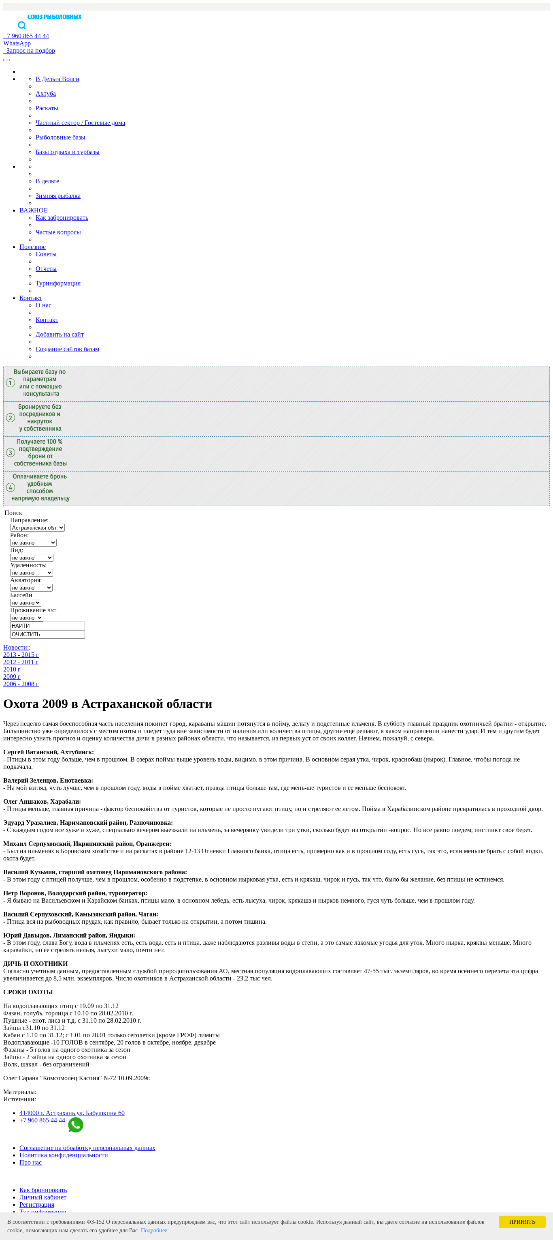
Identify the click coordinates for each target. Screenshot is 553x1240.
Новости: (16, 647)
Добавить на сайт (60, 334)
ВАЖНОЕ (33, 210)
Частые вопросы (58, 232)
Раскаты (47, 108)
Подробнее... (156, 1230)
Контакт (30, 297)
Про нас (30, 1162)
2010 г (12, 669)
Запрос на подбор (29, 50)
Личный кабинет (42, 1197)
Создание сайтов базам (67, 348)
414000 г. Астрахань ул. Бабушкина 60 (72, 1112)
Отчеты (46, 268)
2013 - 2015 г (21, 654)
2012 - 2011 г (20, 662)
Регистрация (36, 1204)
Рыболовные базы (60, 137)
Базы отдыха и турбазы (68, 151)
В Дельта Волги (57, 78)
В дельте (47, 181)
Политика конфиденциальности (63, 1155)
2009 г (12, 676)
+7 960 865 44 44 (42, 1120)
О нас (43, 305)
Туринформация (58, 283)
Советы (46, 254)
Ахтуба (46, 93)
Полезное (32, 246)
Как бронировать (43, 1189)
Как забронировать (62, 217)
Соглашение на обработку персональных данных (87, 1147)
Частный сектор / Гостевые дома (80, 122)
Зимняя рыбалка (58, 195)
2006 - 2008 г (21, 683)
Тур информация (42, 1211)
